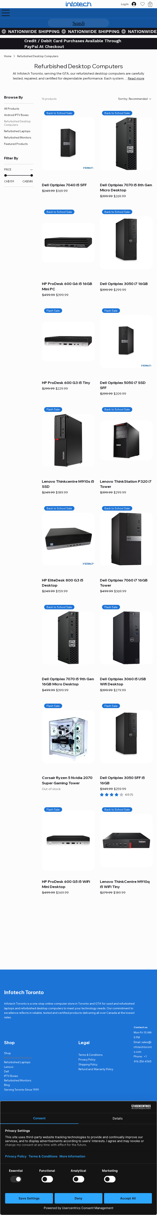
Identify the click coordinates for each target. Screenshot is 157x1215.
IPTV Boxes (11, 1076)
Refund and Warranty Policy (95, 1069)
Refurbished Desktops (18, 1057)
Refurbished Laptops (17, 1062)
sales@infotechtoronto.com (143, 1046)
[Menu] (6, 13)
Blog (7, 1085)
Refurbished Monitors (17, 1080)
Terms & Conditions (90, 1054)
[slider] (5, 175)
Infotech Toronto (24, 992)
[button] (150, 4)
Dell (6, 1071)
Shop (7, 1053)
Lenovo (8, 1067)
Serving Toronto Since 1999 (21, 1089)
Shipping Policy (88, 1064)
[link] (116, 794)
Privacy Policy (86, 1059)
